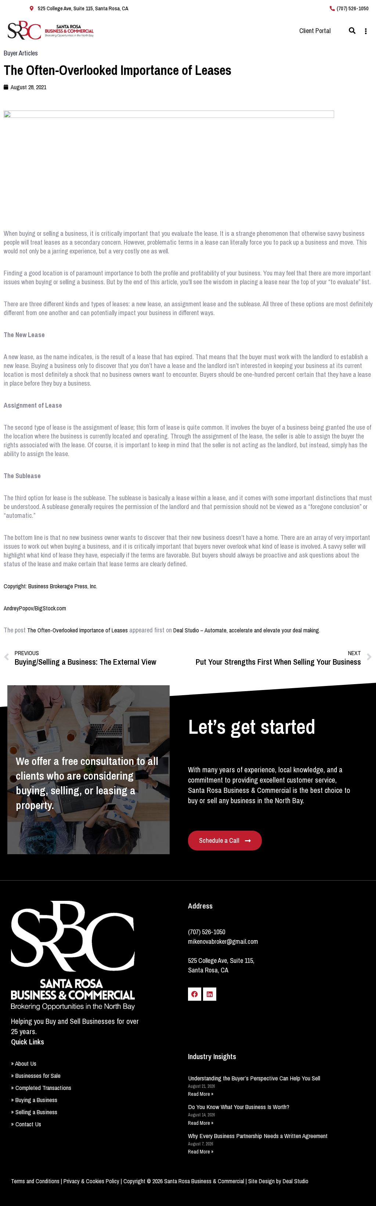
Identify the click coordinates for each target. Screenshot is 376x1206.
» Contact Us (26, 1124)
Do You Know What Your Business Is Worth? (238, 1106)
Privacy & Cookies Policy (91, 1181)
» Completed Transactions (41, 1087)
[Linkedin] (209, 994)
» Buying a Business (34, 1099)
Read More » (200, 1094)
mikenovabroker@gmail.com (223, 941)
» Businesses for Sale (36, 1075)
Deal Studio (295, 1181)
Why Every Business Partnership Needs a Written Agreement (258, 1135)
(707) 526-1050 (206, 931)
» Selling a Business (34, 1112)
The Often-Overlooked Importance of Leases (77, 630)
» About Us (23, 1063)
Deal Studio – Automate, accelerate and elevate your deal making (246, 630)
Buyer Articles (21, 53)
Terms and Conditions (35, 1181)
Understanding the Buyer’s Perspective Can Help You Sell (254, 1078)
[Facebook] (194, 994)
